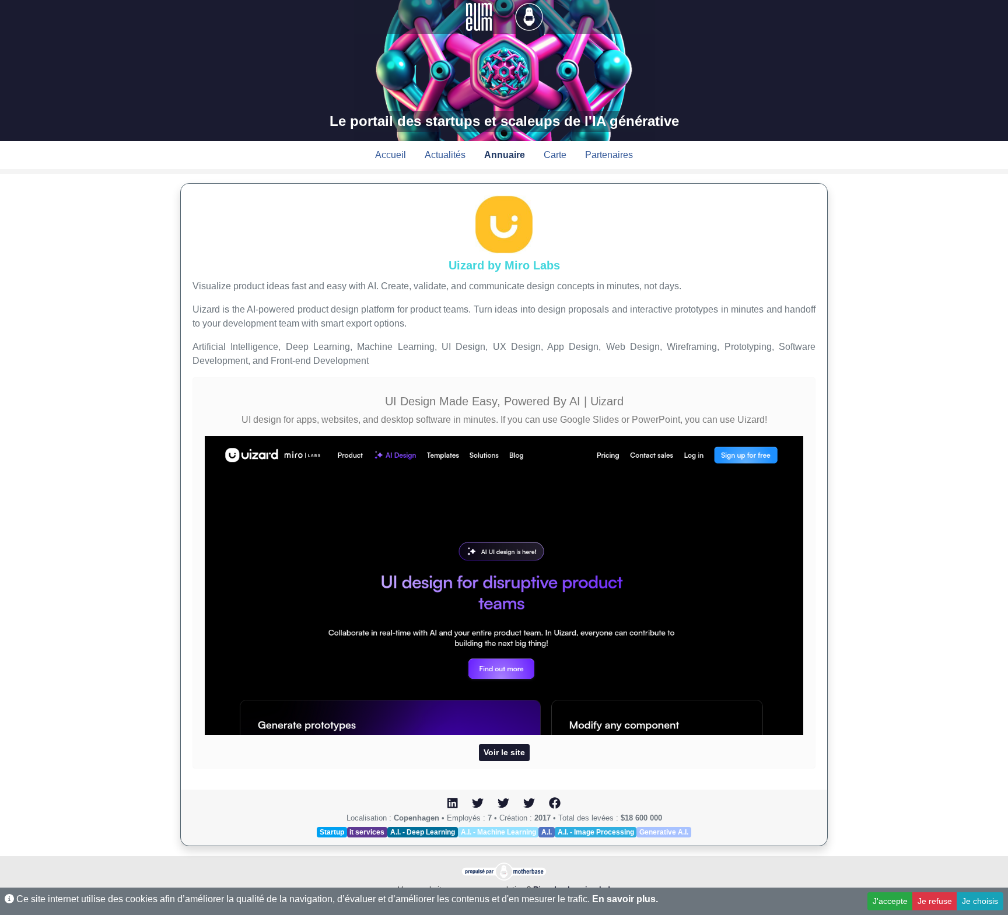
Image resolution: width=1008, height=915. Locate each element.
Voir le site (504, 752)
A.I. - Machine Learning (498, 832)
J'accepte (890, 901)
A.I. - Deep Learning (422, 832)
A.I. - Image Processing (596, 832)
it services (366, 832)
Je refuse (935, 901)
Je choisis (980, 901)
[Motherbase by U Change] (529, 16)
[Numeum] (480, 16)
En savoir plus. (625, 899)
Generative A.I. (663, 832)
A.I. (546, 832)
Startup (332, 832)
